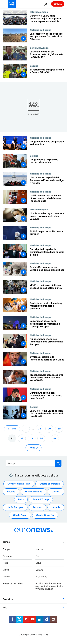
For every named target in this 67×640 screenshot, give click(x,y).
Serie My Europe (39, 47)
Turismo (37, 507)
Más (5, 607)
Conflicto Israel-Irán (18, 483)
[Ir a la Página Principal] (12, 4)
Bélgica (34, 155)
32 (21, 438)
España (34, 65)
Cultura (56, 491)
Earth (38, 556)
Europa (6, 549)
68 (55, 438)
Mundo (39, 549)
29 (49, 428)
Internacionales (39, 11)
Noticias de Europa (40, 30)
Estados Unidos (33, 491)
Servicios (8, 599)
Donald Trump (41, 499)
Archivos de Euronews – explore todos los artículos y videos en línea (49, 586)
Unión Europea (15, 507)
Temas (6, 541)
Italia (21, 499)
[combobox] (33, 463)
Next (32, 447)
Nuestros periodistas (14, 583)
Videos (6, 576)
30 (59, 428)
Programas (41, 576)
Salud (38, 562)
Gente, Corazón (45, 515)
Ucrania (56, 507)
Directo (58, 3)
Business (7, 556)
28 (39, 428)
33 (31, 438)
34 (41, 438)
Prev (13, 428)
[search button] (58, 463)
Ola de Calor (20, 515)
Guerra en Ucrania (50, 483)
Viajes (6, 569)
